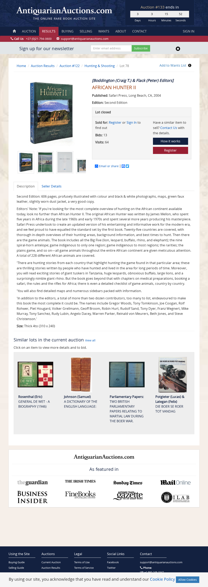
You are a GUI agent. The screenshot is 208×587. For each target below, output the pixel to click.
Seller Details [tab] (52, 186)
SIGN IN (188, 31)
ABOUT (120, 31)
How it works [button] (170, 141)
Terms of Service (84, 568)
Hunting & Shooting (99, 66)
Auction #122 (70, 66)
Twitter (111, 568)
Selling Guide (16, 568)
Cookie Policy (162, 579)
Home (21, 66)
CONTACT (139, 31)
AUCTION (29, 31)
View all (90, 340)
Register (115, 122)
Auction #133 (153, 7)
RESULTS (48, 31)
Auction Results (43, 66)
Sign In (132, 122)
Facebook (113, 562)
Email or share (109, 166)
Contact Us (168, 128)
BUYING (68, 31)
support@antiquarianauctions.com (153, 562)
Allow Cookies (187, 580)
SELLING (86, 31)
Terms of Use (82, 562)
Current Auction (51, 562)
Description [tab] (26, 186)
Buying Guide (17, 562)
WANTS (103, 31)
